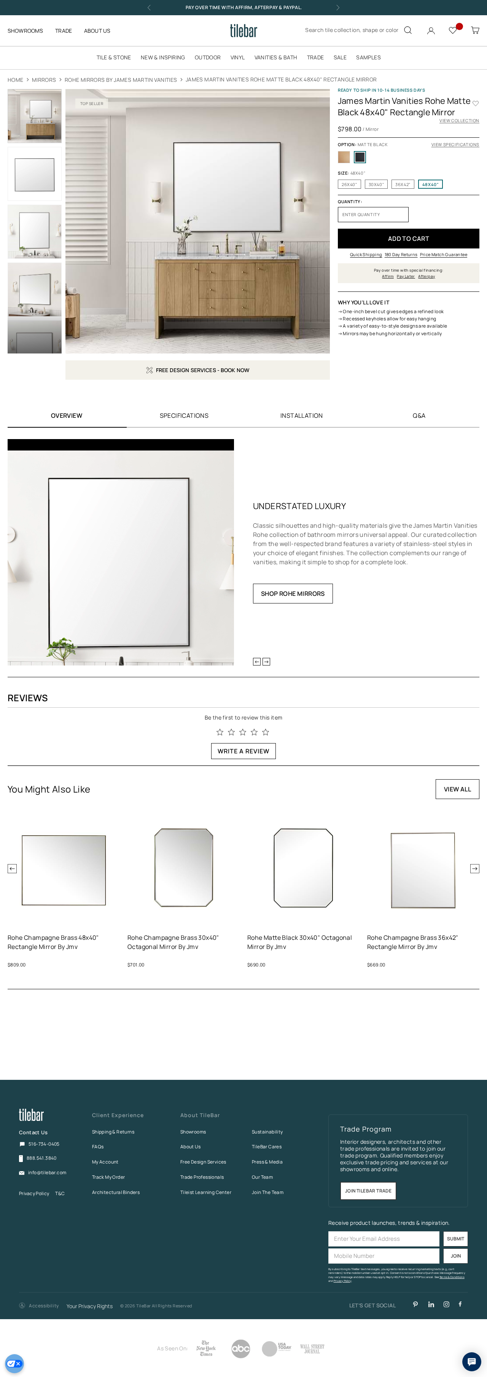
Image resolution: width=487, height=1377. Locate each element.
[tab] (184, 415)
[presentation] (12, 868)
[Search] (408, 30)
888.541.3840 (42, 1158)
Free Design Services (203, 1162)
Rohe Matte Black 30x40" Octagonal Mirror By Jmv (299, 942)
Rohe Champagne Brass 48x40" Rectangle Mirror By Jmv (53, 942)
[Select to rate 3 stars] (243, 732)
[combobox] (357, 30)
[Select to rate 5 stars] (266, 732)
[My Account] (431, 29)
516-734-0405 (44, 1144)
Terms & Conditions (452, 1277)
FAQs (98, 1146)
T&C (60, 1193)
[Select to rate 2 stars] (231, 732)
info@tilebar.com (47, 1173)
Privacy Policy (34, 1193)
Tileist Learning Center (205, 1192)
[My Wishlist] (453, 30)
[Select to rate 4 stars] (254, 732)
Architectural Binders (116, 1192)
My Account (105, 1162)
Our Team (262, 1177)
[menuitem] (118, 57)
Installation (301, 415)
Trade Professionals (202, 1177)
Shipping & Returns (113, 1132)
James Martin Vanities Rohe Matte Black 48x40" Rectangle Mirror (281, 79)
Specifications (184, 415)
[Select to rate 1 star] (220, 732)
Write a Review (243, 751)
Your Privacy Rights (90, 1306)
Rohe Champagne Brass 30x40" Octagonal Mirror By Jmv (173, 942)
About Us (190, 1146)
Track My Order (108, 1177)
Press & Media (267, 1162)
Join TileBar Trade (368, 1191)
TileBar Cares (267, 1146)
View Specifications (455, 144)
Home (16, 79)
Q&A (419, 415)
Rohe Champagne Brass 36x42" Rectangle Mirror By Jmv (412, 942)
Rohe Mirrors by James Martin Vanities (121, 79)
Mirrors (44, 79)
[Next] (266, 661)
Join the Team (267, 1192)
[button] (39, 1306)
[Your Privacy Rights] (14, 1363)
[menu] (243, 57)
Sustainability (267, 1132)
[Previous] (257, 661)
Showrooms (193, 1132)
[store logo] (243, 30)
